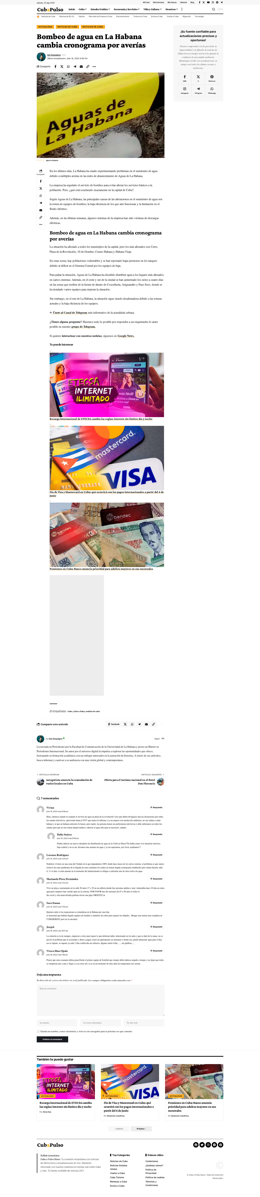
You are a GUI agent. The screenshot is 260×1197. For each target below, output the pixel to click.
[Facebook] (199, 2)
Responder (157, 807)
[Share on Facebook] (55, 67)
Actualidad (45, 27)
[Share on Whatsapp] (68, 67)
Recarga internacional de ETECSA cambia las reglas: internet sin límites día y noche (101, 418)
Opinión (82, 16)
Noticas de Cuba (67, 27)
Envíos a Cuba (157, 16)
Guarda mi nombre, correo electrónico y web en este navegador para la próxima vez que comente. (86, 1031)
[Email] (81, 67)
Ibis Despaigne (54, 55)
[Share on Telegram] (75, 67)
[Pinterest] (217, 2)
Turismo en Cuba (140, 16)
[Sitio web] (162, 738)
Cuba (70, 711)
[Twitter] (202, 1145)
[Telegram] (221, 2)
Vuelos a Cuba (173, 16)
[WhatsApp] (211, 91)
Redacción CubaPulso (116, 1116)
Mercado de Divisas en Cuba (100, 16)
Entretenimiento (122, 16)
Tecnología (199, 16)
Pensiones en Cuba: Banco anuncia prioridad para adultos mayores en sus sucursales (101, 568)
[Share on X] (62, 67)
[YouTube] (208, 2)
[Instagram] (213, 2)
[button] (182, 9)
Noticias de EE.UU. (67, 16)
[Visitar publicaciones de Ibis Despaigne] (41, 56)
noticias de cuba (93, 711)
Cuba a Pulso (79, 711)
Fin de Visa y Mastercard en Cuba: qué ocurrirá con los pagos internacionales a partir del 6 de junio (129, 1106)
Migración (187, 16)
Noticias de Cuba (48, 16)
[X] (204, 2)
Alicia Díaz (47, 1112)
